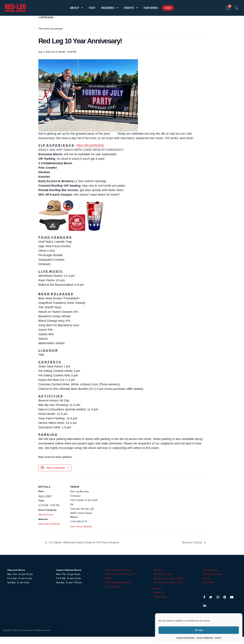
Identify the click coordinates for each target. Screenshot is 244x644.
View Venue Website (81, 526)
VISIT (92, 8)
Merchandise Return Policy (168, 582)
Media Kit (159, 592)
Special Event (45, 514)
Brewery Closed (193, 542)
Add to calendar (55, 467)
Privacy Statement (204, 638)
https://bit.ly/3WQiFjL (90, 145)
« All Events (45, 17)
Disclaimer (208, 582)
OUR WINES (151, 8)
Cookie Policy (210, 570)
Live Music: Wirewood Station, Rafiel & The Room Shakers (83, 542)
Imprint (218, 638)
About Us (158, 570)
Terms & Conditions (59, 630)
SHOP (168, 7)
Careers (158, 588)
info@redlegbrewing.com (118, 582)
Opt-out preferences (185, 638)
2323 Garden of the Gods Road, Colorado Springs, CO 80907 (120, 574)
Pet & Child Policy (163, 574)
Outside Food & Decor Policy (169, 578)
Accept (199, 630)
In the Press (160, 596)
